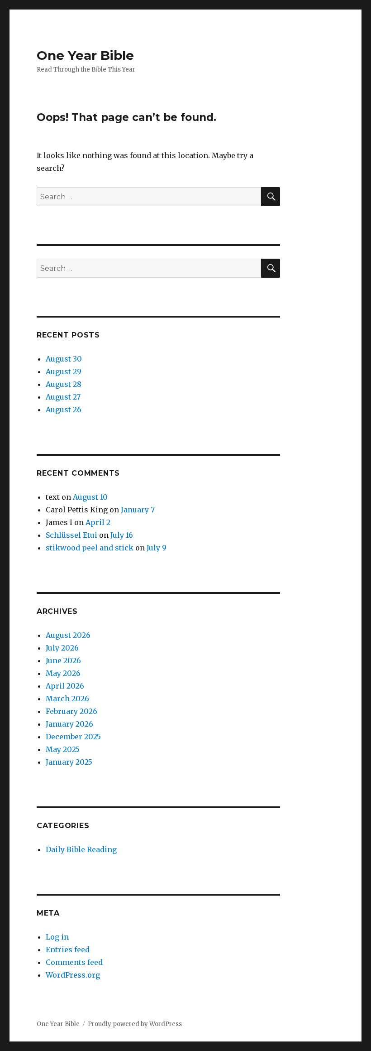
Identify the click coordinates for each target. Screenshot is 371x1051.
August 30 (64, 358)
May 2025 (63, 749)
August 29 (63, 371)
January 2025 (69, 762)
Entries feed (68, 949)
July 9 (156, 547)
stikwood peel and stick (89, 547)
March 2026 (67, 698)
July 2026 (62, 647)
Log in (57, 936)
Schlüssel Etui (71, 535)
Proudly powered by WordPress (135, 1024)
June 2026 (63, 660)
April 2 (98, 522)
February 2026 (71, 711)
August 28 (63, 384)
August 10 (90, 496)
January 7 (138, 509)
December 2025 (73, 736)
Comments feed (74, 962)
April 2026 (65, 685)
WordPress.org (73, 974)
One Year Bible (85, 55)
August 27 (63, 396)
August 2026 (68, 635)
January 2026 (69, 723)
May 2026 (63, 673)
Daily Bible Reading (81, 849)
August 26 (63, 409)
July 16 (121, 535)
